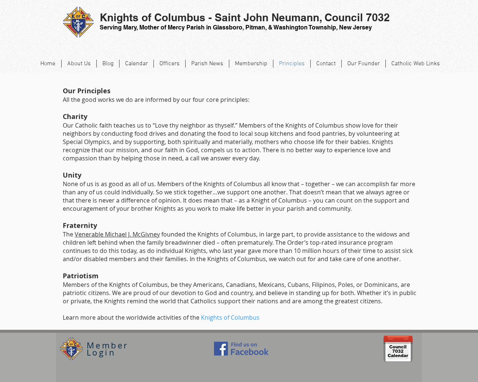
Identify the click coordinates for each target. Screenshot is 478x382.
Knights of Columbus (230, 317)
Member (107, 345)
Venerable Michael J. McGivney (117, 234)
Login (101, 352)
